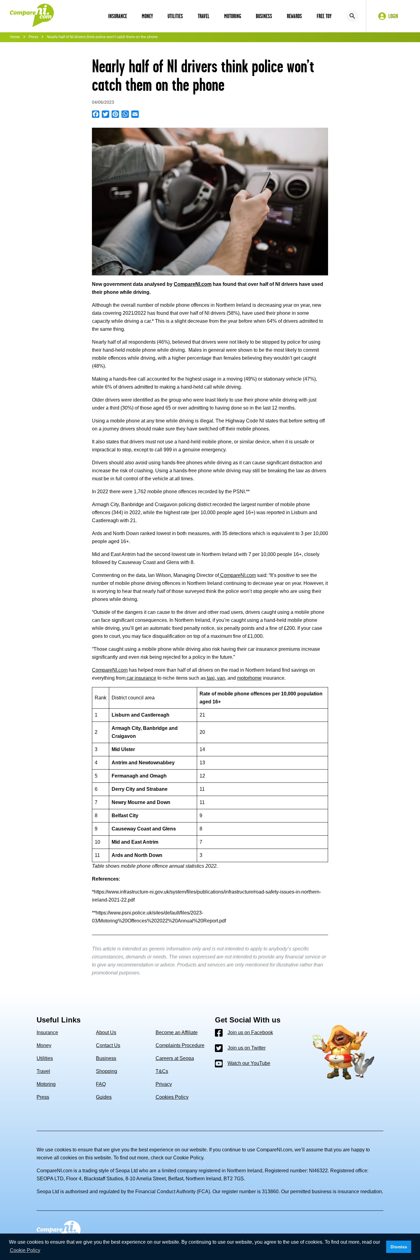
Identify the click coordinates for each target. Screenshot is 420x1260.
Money (44, 1045)
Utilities (45, 1058)
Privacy (164, 1084)
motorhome (249, 678)
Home (15, 37)
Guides (104, 1097)
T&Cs (162, 1071)
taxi (210, 678)
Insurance (47, 1032)
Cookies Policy (172, 1097)
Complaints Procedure (180, 1045)
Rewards (294, 16)
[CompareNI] (32, 16)
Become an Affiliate (177, 1032)
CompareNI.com (238, 575)
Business (106, 1058)
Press (33, 37)
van (220, 678)
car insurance (140, 678)
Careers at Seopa (175, 1058)
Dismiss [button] (398, 1246)
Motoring (46, 1084)
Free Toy (324, 16)
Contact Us (108, 1045)
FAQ (101, 1084)
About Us (106, 1032)
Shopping (106, 1071)
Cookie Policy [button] (25, 1250)
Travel (43, 1071)
